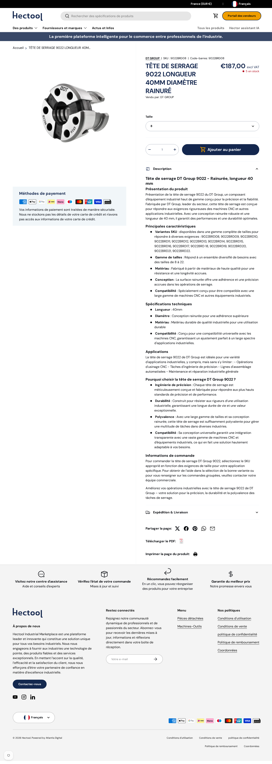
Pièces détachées (190, 618)
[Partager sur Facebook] (186, 528)
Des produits (23, 28)
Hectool (26, 737)
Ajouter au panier (224, 149)
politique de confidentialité (237, 634)
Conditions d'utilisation (234, 618)
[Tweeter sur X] (177, 528)
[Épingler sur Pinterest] (195, 528)
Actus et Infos (103, 28)
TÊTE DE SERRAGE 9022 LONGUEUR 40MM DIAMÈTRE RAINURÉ (60, 48)
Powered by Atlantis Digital (47, 737)
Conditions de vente (232, 626)
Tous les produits (210, 28)
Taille (149, 116)
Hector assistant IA (244, 28)
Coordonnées (227, 650)
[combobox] (126, 16)
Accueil (18, 48)
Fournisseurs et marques (62, 28)
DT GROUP (153, 58)
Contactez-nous (29, 684)
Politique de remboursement (238, 642)
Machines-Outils (189, 626)
